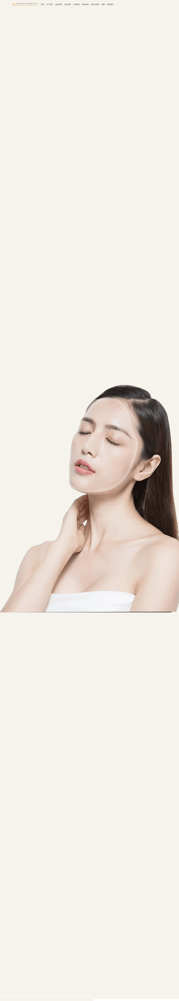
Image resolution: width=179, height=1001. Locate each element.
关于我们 (49, 4)
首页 (42, 4)
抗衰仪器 (67, 4)
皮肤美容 (58, 4)
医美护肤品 (95, 4)
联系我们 (110, 4)
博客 (103, 4)
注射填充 (76, 4)
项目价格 (85, 4)
